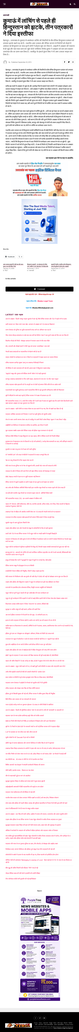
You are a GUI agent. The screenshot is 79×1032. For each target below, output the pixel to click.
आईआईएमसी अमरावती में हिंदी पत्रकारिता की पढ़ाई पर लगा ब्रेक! (25, 787)
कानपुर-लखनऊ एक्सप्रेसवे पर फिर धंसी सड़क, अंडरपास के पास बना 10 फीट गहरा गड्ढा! (32, 379)
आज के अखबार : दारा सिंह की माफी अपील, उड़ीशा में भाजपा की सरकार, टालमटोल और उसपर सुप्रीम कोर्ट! (37, 814)
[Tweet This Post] (69, 62)
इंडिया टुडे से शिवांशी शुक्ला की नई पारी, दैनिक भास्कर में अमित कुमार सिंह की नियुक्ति (30, 694)
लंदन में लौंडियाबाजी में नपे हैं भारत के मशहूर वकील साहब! (22, 808)
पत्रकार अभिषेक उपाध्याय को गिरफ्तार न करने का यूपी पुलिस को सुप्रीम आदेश (28, 414)
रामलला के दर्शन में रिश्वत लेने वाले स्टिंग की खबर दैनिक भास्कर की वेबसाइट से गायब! (30, 471)
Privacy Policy (69, 1024)
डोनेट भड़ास (60, 1023)
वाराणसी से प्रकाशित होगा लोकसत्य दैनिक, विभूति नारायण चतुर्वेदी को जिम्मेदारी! (29, 587)
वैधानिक (70, 1023)
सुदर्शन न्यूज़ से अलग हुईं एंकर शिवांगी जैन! (18, 523)
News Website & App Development (63, 1028)
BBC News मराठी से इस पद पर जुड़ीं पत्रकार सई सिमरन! (23, 477)
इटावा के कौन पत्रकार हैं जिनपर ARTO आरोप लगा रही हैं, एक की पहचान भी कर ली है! (31, 620)
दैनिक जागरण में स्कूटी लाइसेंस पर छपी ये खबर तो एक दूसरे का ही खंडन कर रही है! (30, 482)
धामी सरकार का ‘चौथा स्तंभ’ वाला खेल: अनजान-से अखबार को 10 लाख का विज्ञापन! (30, 324)
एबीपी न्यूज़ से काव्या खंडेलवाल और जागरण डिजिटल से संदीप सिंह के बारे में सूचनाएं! (30, 743)
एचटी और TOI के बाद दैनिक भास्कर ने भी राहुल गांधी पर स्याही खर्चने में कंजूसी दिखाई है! (31, 534)
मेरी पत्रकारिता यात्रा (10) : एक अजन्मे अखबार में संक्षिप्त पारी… (24, 498)
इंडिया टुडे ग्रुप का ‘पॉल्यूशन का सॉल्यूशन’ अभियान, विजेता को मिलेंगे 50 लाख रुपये (30, 633)
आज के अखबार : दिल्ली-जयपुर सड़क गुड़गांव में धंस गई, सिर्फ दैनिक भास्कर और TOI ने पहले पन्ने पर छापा (36, 319)
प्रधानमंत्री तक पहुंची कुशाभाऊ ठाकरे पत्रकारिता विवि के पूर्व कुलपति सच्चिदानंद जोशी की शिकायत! (35, 390)
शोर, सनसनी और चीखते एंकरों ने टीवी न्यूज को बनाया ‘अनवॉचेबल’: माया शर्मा (28, 346)
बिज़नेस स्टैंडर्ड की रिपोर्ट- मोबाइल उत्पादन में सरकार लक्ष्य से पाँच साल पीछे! (28, 341)
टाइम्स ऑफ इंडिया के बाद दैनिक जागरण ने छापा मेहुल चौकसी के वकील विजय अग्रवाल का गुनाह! (34, 819)
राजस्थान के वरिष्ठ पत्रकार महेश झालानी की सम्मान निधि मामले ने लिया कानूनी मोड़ (30, 517)
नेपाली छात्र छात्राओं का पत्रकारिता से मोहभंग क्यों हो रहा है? (24, 352)
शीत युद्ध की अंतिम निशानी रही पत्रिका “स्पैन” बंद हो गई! (22, 868)
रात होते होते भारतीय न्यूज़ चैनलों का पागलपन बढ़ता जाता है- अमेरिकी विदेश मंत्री (29, 493)
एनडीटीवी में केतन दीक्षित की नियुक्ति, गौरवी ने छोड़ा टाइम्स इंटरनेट (25, 571)
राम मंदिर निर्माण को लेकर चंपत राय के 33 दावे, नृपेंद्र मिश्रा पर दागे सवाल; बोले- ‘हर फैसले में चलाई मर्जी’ (36, 754)
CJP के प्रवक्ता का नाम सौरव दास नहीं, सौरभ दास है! (21, 732)
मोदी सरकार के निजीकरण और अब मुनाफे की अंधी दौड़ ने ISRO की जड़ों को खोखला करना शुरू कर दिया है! (37, 576)
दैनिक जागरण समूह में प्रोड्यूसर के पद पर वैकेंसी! (20, 566)
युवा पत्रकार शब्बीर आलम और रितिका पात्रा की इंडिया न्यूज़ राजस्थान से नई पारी (29, 430)
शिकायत (66, 1023)
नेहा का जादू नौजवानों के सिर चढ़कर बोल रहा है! (20, 460)
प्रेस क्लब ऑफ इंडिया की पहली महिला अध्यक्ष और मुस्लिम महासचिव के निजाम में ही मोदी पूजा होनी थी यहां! (36, 803)
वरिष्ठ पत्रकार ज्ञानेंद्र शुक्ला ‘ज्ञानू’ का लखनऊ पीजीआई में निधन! (25, 363)
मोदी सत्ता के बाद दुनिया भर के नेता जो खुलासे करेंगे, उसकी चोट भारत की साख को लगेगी (31, 466)
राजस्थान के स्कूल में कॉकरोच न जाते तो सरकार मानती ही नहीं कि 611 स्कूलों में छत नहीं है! (32, 639)
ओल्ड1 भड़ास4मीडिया (59, 1024)
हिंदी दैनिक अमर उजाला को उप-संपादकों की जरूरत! (21, 699)
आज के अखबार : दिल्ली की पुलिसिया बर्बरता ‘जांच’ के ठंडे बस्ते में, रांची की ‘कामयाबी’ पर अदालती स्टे (35, 710)
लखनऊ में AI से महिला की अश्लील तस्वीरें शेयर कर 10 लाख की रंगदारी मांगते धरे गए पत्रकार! (33, 512)
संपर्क (36, 1024)
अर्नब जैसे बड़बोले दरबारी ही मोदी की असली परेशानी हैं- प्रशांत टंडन (25, 672)
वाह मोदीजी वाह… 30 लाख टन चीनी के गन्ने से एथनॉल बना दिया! (24, 759)
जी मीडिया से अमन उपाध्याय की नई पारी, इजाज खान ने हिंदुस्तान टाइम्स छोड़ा (28, 368)
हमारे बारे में (40, 1024)
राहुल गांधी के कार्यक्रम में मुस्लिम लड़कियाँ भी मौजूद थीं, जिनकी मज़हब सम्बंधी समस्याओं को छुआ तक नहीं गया (37, 547)
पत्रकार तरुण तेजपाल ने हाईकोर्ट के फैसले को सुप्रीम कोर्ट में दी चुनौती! (26, 683)
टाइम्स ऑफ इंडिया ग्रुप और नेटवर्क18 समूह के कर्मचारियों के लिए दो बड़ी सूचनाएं (29, 528)
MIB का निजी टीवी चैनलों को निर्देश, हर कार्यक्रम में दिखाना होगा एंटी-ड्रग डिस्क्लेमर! (31, 721)
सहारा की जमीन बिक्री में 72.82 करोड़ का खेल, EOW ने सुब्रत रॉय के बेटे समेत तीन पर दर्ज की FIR (35, 661)
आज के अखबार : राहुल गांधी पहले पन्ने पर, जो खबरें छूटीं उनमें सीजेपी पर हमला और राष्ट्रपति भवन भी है (35, 666)
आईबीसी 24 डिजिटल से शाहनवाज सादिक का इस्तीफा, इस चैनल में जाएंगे (27, 425)
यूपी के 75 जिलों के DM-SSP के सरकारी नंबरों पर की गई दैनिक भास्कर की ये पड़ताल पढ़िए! (33, 726)
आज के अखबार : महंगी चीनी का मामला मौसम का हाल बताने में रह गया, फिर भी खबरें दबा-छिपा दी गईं (34, 409)
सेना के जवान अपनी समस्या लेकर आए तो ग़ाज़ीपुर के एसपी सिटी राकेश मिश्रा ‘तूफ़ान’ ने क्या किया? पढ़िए (36, 420)
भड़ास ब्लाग (45, 1023)
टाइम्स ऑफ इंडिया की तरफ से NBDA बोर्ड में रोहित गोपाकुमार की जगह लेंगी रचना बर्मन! (31, 650)
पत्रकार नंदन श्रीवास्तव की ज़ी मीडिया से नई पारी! (20, 792)
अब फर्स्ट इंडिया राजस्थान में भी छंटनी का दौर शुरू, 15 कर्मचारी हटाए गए (26, 615)
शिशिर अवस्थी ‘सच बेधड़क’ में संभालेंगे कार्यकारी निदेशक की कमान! (25, 765)
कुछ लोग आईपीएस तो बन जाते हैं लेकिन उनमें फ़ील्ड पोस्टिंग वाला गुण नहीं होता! (28, 644)
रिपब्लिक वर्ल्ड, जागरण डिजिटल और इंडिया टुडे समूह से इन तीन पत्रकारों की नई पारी (30, 849)
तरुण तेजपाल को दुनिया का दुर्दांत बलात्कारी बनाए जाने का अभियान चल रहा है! (28, 330)
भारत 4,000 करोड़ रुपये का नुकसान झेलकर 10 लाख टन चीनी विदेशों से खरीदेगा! (29, 705)
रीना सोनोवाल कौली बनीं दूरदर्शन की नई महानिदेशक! (21, 879)
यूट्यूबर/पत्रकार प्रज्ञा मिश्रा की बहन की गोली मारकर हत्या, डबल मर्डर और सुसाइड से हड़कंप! (33, 825)
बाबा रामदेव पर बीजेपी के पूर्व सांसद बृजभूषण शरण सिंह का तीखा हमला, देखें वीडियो (29, 677)
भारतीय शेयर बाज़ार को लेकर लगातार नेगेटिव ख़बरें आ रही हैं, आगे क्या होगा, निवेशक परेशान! (32, 798)
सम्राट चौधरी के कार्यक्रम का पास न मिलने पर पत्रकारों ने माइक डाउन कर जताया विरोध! (32, 357)
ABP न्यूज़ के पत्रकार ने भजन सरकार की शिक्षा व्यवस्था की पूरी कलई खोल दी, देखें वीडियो (32, 655)
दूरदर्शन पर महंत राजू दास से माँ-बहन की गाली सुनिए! (21, 449)
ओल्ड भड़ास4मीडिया (48, 1024)
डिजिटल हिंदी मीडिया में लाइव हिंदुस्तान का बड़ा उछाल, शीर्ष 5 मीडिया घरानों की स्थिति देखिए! (33, 436)
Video (40, 1023)
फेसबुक (50, 1023)
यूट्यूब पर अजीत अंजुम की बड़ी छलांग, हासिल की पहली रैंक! (23, 609)
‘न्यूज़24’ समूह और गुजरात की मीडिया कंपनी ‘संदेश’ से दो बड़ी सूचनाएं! (26, 373)
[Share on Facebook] (64, 62)
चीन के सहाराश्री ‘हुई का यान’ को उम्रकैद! (18, 776)
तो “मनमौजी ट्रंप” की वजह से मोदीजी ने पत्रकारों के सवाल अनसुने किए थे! (27, 455)
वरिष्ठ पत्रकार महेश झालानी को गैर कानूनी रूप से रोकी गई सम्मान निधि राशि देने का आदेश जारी (33, 384)
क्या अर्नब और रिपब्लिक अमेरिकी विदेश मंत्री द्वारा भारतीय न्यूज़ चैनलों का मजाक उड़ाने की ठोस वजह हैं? (35, 488)
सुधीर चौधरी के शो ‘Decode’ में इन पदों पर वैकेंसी (20, 737)
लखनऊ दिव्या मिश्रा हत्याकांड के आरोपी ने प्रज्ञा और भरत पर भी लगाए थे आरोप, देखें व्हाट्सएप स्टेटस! (35, 748)
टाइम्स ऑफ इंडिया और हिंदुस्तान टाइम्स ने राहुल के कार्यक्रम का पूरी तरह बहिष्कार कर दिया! (32, 582)
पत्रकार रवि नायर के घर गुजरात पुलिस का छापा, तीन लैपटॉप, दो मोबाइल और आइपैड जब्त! (32, 844)
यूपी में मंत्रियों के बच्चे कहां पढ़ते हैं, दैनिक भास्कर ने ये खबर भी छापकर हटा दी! (28, 395)
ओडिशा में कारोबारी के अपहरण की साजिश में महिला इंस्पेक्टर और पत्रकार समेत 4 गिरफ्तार (32, 830)
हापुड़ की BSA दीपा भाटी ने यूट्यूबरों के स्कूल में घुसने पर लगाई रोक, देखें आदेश (28, 560)
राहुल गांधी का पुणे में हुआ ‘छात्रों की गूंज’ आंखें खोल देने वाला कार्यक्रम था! (27, 593)
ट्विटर (54, 1023)
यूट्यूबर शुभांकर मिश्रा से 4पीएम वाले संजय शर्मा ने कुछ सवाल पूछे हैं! (25, 781)
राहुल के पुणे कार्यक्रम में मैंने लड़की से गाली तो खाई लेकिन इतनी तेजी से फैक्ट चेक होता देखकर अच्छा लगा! (36, 598)
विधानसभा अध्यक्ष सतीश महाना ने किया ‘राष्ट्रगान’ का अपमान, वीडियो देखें (27, 604)
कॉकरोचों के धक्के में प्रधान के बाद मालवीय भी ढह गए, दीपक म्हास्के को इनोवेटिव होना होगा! (32, 855)
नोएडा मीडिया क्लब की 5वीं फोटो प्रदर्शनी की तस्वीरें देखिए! (23, 873)
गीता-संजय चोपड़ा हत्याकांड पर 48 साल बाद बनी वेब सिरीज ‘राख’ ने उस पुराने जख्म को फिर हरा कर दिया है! (37, 335)
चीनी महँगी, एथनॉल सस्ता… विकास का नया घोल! (20, 770)
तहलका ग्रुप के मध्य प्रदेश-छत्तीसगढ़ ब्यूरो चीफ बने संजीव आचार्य (25, 716)
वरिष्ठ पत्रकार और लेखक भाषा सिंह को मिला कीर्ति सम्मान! (23, 688)
